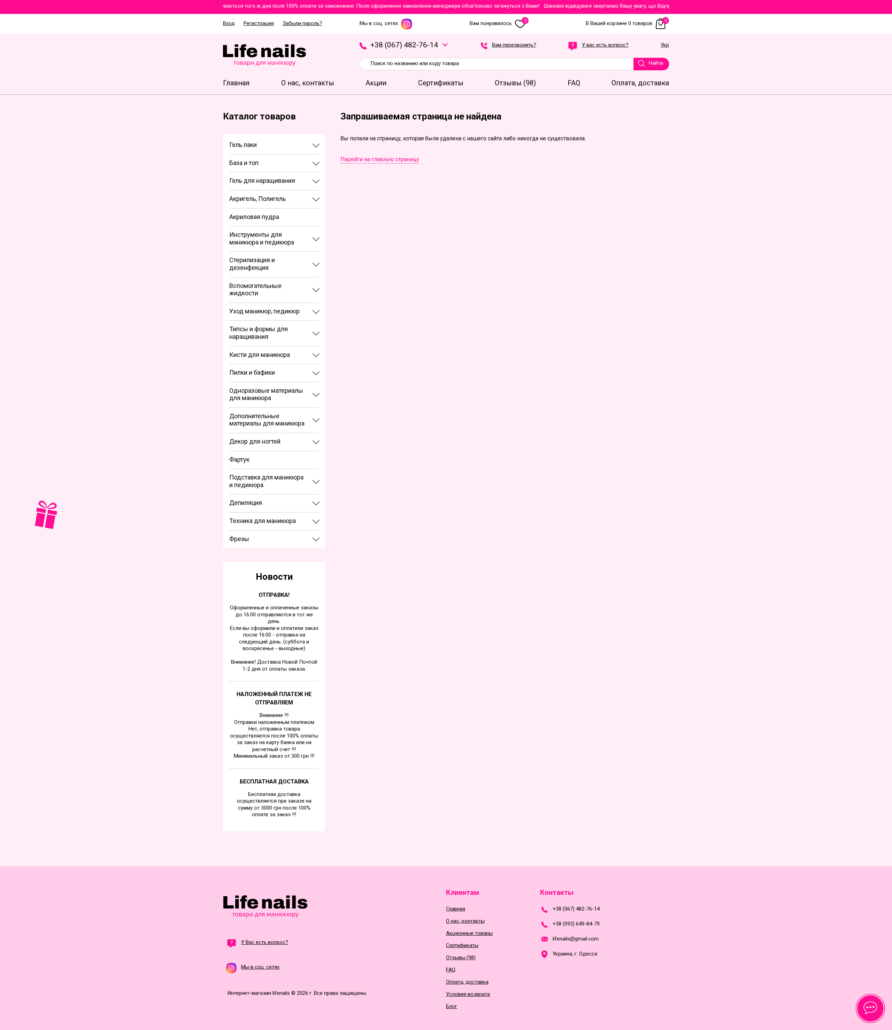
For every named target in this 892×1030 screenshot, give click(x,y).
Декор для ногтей (254, 441)
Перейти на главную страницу (379, 159)
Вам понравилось (498, 23)
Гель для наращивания (262, 180)
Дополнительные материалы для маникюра (267, 419)
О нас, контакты (465, 921)
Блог (451, 1006)
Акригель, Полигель (257, 198)
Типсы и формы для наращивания (258, 332)
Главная (455, 909)
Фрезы (239, 539)
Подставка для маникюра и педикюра (266, 481)
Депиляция (245, 502)
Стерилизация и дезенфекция (252, 263)
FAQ (450, 970)
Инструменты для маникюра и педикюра (261, 238)
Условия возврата (468, 994)
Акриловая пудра (254, 216)
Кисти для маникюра (259, 354)
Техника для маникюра (262, 520)
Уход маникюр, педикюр (264, 311)
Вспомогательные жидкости (255, 289)
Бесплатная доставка (274, 781)
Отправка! (274, 595)
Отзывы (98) (461, 957)
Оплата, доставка (467, 982)
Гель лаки (243, 144)
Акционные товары (469, 933)
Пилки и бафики (252, 372)
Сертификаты (462, 945)
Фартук (239, 459)
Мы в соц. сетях (379, 23)
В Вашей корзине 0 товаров (626, 23)
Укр (665, 45)
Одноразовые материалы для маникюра (266, 394)
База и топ (244, 162)
